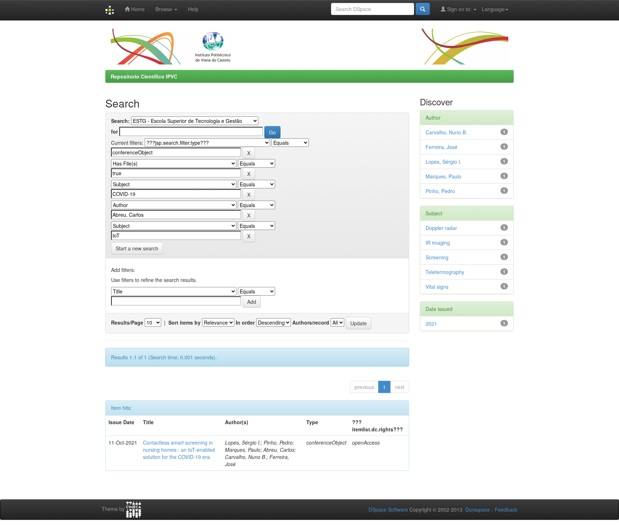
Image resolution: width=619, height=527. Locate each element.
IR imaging (438, 242)
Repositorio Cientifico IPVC (144, 76)
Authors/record (310, 322)
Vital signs (437, 286)
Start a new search (137, 248)
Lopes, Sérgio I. (443, 161)
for (114, 131)
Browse (164, 9)
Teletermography (445, 272)
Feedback (506, 509)
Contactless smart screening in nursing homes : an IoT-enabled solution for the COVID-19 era (179, 449)
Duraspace (477, 509)
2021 (431, 323)
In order (245, 322)
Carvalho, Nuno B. (446, 132)
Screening (437, 257)
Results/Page (127, 322)
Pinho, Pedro (440, 191)
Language (493, 9)
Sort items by (184, 322)
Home (137, 9)
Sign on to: (459, 9)
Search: (120, 120)
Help (193, 9)
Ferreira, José (441, 146)
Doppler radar (441, 227)
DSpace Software (388, 509)
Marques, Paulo (443, 176)
